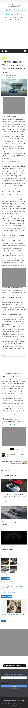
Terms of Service (7, 700)
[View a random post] (25, 51)
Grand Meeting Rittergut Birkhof (8, 584)
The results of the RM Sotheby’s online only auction (11, 462)
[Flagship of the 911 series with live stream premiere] (14, 532)
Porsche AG (12, 424)
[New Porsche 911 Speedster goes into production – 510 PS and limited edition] (14, 479)
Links (18, 698)
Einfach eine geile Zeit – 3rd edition (16, 455)
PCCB (11, 77)
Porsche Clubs (22, 698)
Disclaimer (22, 700)
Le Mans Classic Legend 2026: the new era (10, 590)
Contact (14, 698)
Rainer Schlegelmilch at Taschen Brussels (10, 592)
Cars (4, 58)
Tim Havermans (13, 75)
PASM (9, 77)
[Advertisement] (14, 35)
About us (4, 698)
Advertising (9, 698)
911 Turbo (6, 77)
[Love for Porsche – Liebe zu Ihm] (2, 51)
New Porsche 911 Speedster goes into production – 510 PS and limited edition (13, 497)
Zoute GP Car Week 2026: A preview (9, 581)
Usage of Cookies (15, 700)
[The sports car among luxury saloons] (14, 507)
